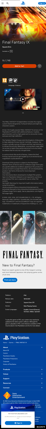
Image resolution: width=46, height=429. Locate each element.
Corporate (6, 361)
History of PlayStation (9, 364)
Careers (5, 353)
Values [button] (5, 374)
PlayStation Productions (10, 359)
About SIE (6, 350)
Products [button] (6, 369)
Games (11, 342)
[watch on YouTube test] (37, 107)
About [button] (5, 347)
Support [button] (6, 379)
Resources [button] (7, 383)
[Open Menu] (2, 3)
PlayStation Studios (9, 356)
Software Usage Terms (37, 419)
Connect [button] (6, 388)
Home (5, 342)
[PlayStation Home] (23, 3)
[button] (23, 99)
